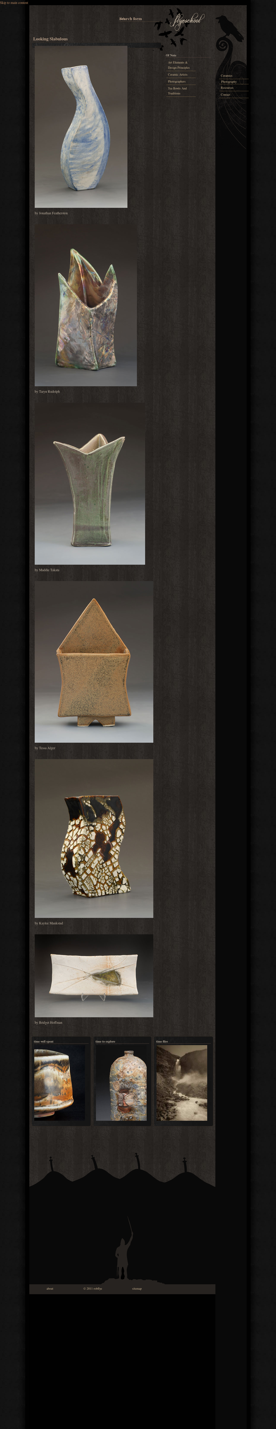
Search (120, 18)
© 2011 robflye (92, 1288)
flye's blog (153, 1031)
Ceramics (226, 75)
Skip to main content (14, 2)
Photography (229, 81)
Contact (225, 94)
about (50, 1288)
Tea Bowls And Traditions (177, 90)
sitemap (137, 1288)
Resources (227, 88)
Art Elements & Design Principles (179, 64)
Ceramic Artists (178, 74)
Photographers (177, 81)
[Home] (187, 30)
